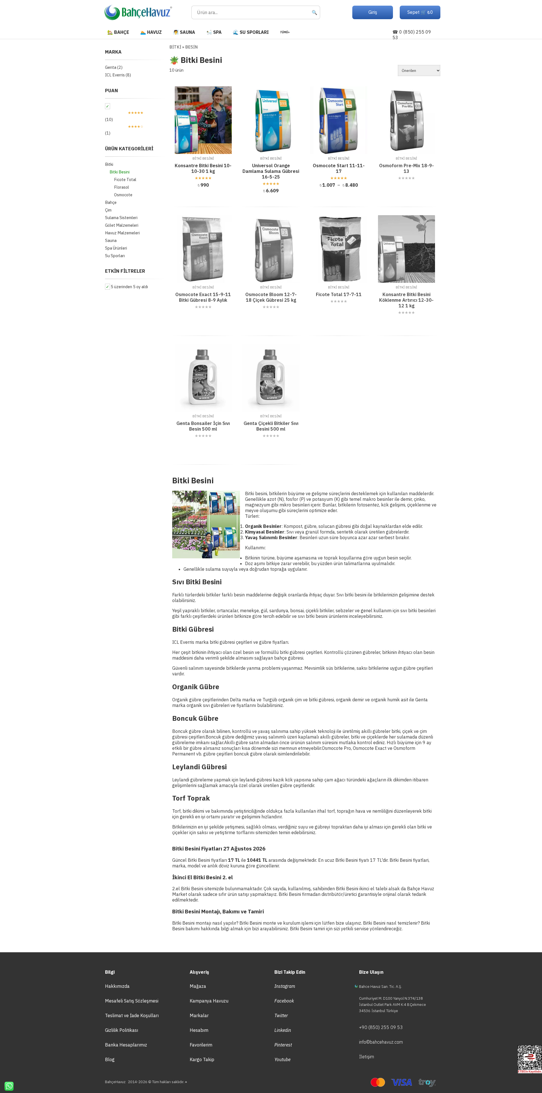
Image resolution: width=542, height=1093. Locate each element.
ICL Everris (115, 75)
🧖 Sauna (184, 32)
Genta (110, 67)
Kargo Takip (202, 1059)
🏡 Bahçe (118, 32)
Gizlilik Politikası (121, 1030)
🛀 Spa (214, 32)
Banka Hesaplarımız (126, 1045)
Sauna (111, 240)
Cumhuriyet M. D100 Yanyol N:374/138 (391, 998)
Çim (108, 210)
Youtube (282, 1059)
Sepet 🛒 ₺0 (420, 12)
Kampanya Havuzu (209, 1001)
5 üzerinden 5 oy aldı (129, 286)
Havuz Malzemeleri (122, 232)
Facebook (284, 1001)
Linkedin (282, 1030)
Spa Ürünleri (116, 248)
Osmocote (123, 194)
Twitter (281, 1015)
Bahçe (111, 202)
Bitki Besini (120, 172)
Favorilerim (201, 1045)
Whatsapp (7, 1086)
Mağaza (198, 986)
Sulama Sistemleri (121, 217)
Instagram (284, 986)
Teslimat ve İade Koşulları (132, 1015)
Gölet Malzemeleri (121, 225)
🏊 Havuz (151, 32)
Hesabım (199, 1030)
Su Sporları (115, 255)
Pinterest (283, 1045)
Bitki (109, 164)
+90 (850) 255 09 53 (381, 1027)
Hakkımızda (117, 986)
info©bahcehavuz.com (381, 1042)
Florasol (121, 187)
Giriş (372, 12)
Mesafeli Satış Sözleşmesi (131, 1001)
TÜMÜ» (285, 32)
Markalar (199, 1015)
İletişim (366, 1056)
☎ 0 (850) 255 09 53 (411, 34)
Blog (110, 1059)
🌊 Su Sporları (251, 32)
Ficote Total (125, 179)
